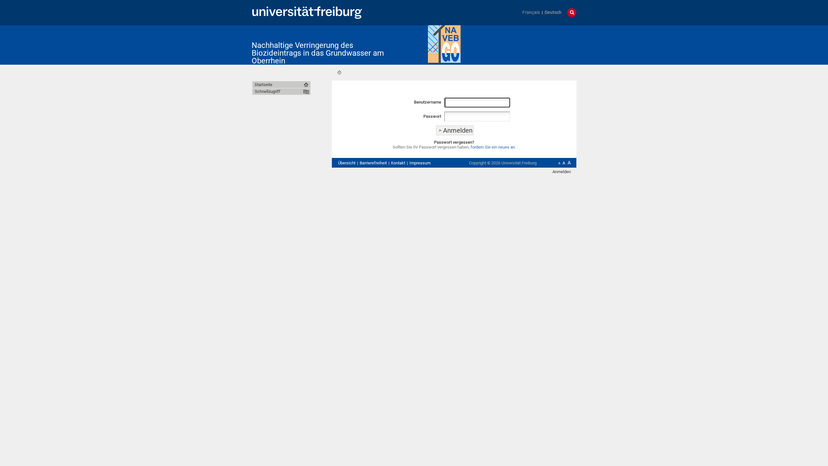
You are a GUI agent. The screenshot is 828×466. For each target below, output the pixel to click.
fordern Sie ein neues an (493, 147)
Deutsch (553, 12)
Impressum (419, 163)
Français (531, 12)
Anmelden (561, 171)
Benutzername (427, 102)
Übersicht (346, 163)
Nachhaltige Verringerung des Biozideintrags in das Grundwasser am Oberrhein (318, 53)
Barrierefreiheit (373, 163)
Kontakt (398, 163)
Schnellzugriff (267, 91)
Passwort (432, 116)
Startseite (339, 72)
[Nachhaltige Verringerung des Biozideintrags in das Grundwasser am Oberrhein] (444, 43)
